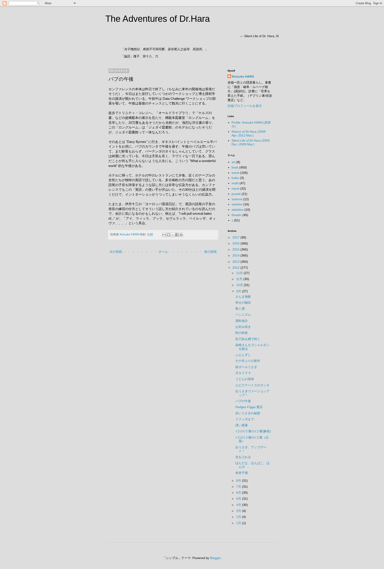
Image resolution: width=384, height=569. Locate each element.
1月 (239, 523)
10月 (240, 285)
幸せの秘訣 (243, 302)
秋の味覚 (241, 333)
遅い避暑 (241, 425)
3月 (239, 511)
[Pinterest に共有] (181, 234)
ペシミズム (243, 314)
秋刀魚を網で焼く (247, 339)
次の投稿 (116, 251)
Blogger (215, 558)
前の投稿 (210, 251)
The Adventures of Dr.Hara (157, 19)
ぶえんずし (243, 355)
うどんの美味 (244, 379)
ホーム (163, 251)
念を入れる (243, 457)
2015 (236, 249)
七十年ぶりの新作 (247, 361)
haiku (235, 178)
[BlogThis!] (168, 234)
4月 (239, 505)
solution (237, 204)
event (235, 172)
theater (237, 215)
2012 (236, 267)
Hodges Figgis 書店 (249, 407)
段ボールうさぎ (246, 367)
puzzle (236, 194)
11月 (239, 279)
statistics (238, 209)
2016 (236, 243)
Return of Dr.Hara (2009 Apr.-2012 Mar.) (249, 133)
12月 (240, 273)
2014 (236, 255)
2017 (236, 237)
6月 (239, 492)
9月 (239, 291)
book (235, 167)
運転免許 (241, 321)
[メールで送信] (164, 234)
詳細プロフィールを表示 (245, 106)
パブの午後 (243, 401)
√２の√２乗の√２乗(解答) (253, 431)
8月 (239, 480)
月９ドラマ (243, 373)
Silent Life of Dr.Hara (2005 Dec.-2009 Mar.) (251, 142)
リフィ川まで (244, 419)
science (237, 199)
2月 (239, 517)
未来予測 (241, 473)
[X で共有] (172, 234)
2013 (236, 261)
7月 (239, 486)
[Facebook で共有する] (177, 234)
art (233, 162)
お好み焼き (243, 327)
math (235, 183)
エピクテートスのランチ (252, 385)
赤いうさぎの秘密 (247, 413)
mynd (235, 188)
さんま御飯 (243, 296)
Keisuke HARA (243, 76)
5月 (239, 498)
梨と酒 (240, 308)
